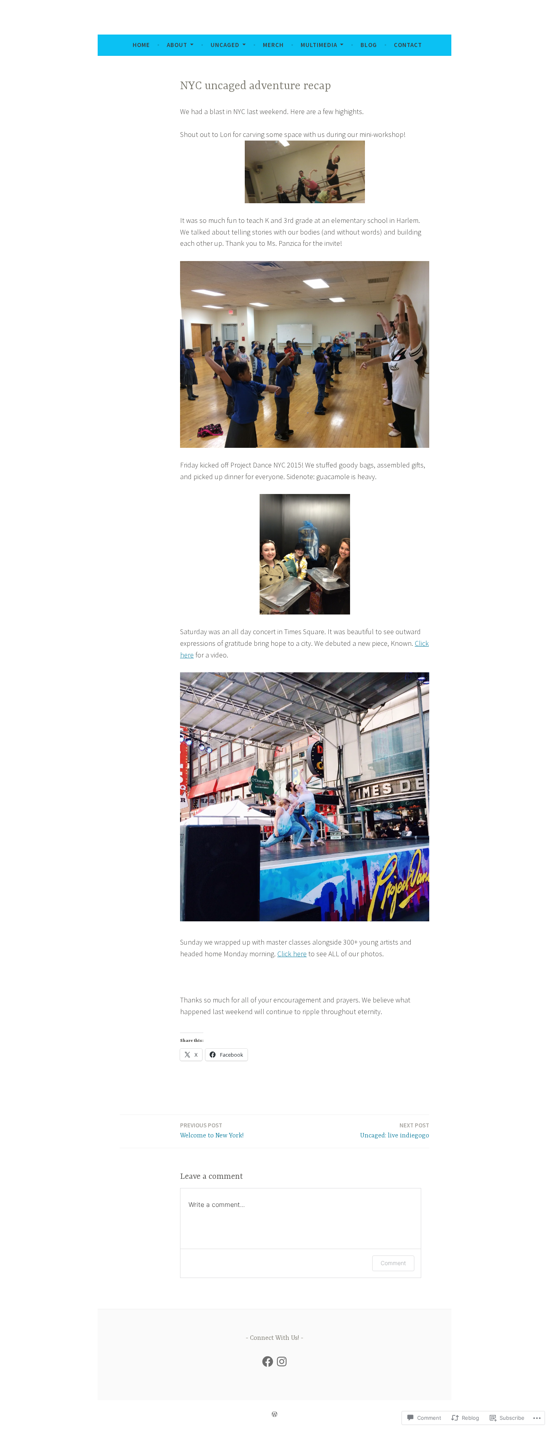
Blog (369, 45)
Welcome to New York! (212, 1130)
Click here (292, 953)
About (177, 45)
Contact (408, 45)
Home (141, 45)
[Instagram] (281, 1361)
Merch (273, 45)
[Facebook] (267, 1361)
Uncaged (225, 45)
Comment (393, 1263)
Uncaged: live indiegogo (394, 1130)
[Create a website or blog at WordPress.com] (274, 1414)
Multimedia (319, 45)
